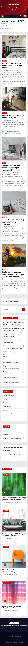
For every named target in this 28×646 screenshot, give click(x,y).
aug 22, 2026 (7, 574)
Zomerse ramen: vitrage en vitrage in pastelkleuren (11, 607)
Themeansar (17, 636)
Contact (5, 431)
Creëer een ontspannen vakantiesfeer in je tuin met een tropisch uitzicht (13, 274)
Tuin (4, 418)
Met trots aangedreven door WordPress (12, 635)
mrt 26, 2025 (7, 120)
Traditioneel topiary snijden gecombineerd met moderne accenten (12, 354)
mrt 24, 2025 (7, 172)
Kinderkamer (7, 406)
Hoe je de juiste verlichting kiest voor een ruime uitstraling (13, 222)
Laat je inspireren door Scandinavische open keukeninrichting (11, 167)
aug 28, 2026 (8, 502)
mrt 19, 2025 (7, 227)
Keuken (4, 162)
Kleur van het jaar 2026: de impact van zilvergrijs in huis (14, 535)
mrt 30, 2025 (7, 70)
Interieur (5, 60)
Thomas (15, 70)
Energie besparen (8, 395)
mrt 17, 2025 (7, 279)
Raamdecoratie (7, 414)
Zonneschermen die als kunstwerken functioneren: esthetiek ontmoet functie (11, 380)
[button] (21, 16)
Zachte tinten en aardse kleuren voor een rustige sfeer (12, 65)
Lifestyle (5, 410)
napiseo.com (16, 457)
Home (3, 23)
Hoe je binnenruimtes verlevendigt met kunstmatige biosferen (14, 499)
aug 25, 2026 (7, 538)
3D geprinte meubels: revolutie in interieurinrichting (13, 571)
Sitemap (5, 435)
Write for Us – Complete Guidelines (13, 438)
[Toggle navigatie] (17, 16)
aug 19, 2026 (7, 610)
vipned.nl (14, 4)
